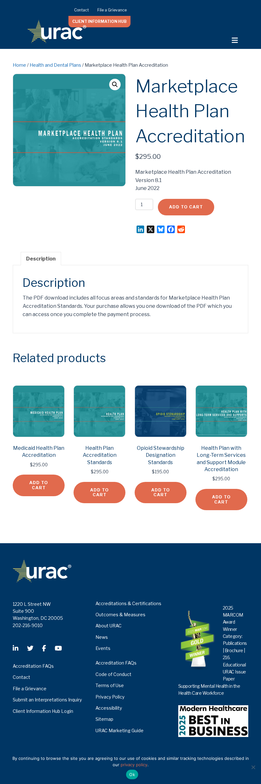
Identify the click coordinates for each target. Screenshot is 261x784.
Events (102, 648)
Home (19, 65)
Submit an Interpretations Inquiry (47, 699)
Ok (132, 774)
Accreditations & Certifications (128, 603)
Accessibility (108, 708)
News (101, 637)
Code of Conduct (113, 674)
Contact (81, 10)
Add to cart (186, 206)
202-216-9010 (28, 625)
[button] (115, 84)
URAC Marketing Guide (119, 730)
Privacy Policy (109, 697)
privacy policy (134, 764)
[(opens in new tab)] (213, 720)
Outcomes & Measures (120, 614)
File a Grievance (112, 10)
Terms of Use (109, 685)
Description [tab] (41, 259)
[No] (253, 767)
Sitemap (104, 719)
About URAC (108, 625)
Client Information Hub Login (43, 711)
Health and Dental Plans (55, 65)
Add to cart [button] (38, 485)
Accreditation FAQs (33, 666)
